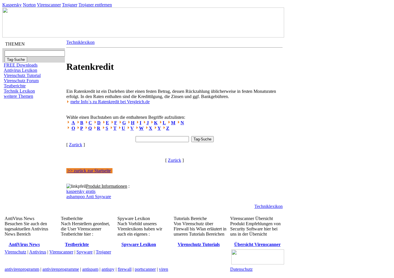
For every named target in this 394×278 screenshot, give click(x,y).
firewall (125, 269)
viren (163, 269)
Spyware (84, 251)
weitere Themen (18, 96)
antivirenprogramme (60, 269)
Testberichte (15, 85)
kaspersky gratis (80, 191)
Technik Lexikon (19, 91)
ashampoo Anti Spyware (88, 196)
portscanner (145, 269)
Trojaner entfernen (95, 4)
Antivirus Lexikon (20, 70)
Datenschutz (241, 269)
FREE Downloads (20, 65)
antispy (108, 269)
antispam (90, 269)
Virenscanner (49, 4)
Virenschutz (15, 251)
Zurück (75, 144)
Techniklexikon (80, 42)
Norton (29, 4)
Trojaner (69, 4)
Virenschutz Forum (21, 80)
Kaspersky (12, 4)
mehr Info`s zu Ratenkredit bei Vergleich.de (110, 101)
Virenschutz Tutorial (22, 75)
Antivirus (37, 251)
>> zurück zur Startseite (89, 170)
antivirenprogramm (22, 269)
